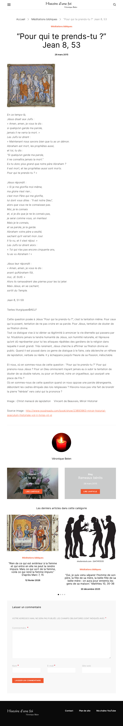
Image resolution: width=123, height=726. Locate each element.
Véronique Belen (61, 458)
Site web (86, 665)
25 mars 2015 (32, 483)
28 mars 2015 (90, 483)
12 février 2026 (32, 580)
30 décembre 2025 (90, 589)
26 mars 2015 (61, 54)
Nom (15, 665)
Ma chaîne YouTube (106, 710)
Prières (32, 474)
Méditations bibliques (44, 19)
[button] (58, 594)
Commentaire (19, 628)
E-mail (51, 665)
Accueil (20, 19)
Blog (90, 474)
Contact (69, 710)
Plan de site (84, 710)
